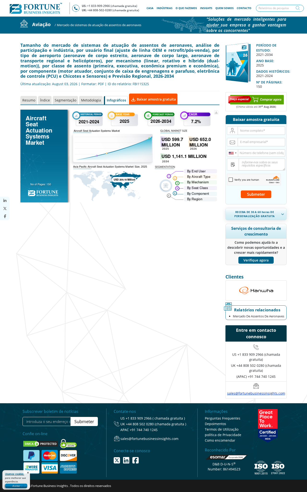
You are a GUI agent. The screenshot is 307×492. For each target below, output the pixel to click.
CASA (151, 8)
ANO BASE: (265, 61)
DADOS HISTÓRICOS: (273, 71)
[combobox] (232, 153)
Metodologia (91, 100)
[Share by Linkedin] (5, 201)
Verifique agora (256, 260)
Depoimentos (215, 423)
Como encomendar (220, 440)
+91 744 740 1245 (144, 429)
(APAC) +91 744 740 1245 (256, 376)
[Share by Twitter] (5, 209)
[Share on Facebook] (5, 216)
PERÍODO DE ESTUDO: (266, 48)
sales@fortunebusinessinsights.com (256, 393)
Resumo (28, 100)
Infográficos (116, 100)
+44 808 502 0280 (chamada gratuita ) (156, 424)
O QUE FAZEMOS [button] (186, 8)
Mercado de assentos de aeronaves (258, 316)
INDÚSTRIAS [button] (164, 8)
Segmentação (65, 100)
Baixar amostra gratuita (156, 99)
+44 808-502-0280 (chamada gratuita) (113, 10)
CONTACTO (244, 8)
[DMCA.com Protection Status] (41, 443)
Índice (45, 100)
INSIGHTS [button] (206, 8)
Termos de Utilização (221, 429)
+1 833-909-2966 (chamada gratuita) (112, 6)
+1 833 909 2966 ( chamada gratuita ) (155, 418)
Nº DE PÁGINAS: (269, 82)
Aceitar (16, 485)
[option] (256, 290)
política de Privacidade (223, 435)
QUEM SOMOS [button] (224, 8)
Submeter (256, 194)
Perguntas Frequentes (222, 418)
